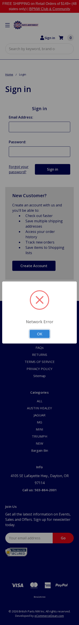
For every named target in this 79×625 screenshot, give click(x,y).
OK (39, 333)
